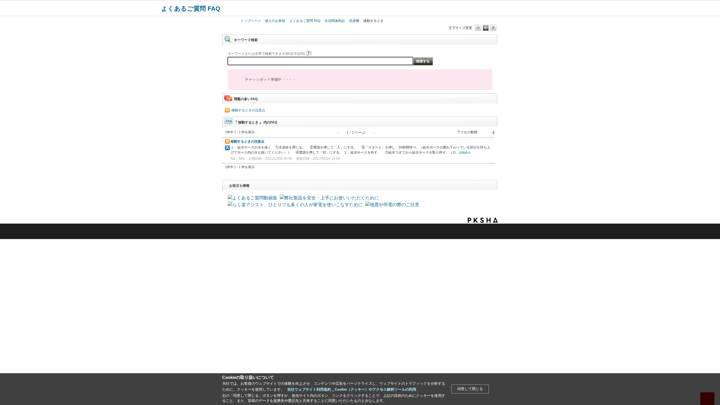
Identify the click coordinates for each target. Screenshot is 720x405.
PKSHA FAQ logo (483, 220)
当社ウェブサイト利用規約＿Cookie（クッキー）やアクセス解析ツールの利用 (351, 389)
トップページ (250, 21)
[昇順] (493, 131)
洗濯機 (354, 21)
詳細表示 (465, 152)
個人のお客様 (275, 21)
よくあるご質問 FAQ (190, 8)
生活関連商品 (335, 21)
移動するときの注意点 (248, 110)
